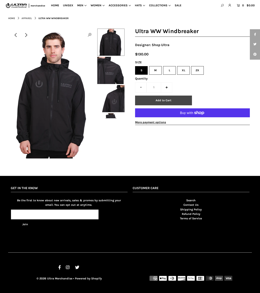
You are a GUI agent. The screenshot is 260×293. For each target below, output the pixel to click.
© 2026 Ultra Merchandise (54, 278)
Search (191, 200)
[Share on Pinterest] (255, 55)
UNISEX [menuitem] (68, 5)
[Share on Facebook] (255, 34)
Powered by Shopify (88, 278)
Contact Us (190, 205)
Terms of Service (191, 218)
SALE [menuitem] (178, 5)
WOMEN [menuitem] (96, 5)
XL (183, 70)
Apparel (27, 18)
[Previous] (15, 35)
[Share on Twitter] (255, 44)
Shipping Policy (191, 209)
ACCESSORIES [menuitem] (118, 5)
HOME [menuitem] (55, 5)
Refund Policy (191, 214)
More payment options (150, 122)
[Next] (25, 35)
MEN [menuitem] (80, 5)
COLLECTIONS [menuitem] (158, 5)
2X (197, 70)
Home (11, 18)
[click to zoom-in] (89, 35)
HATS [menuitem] (138, 5)
